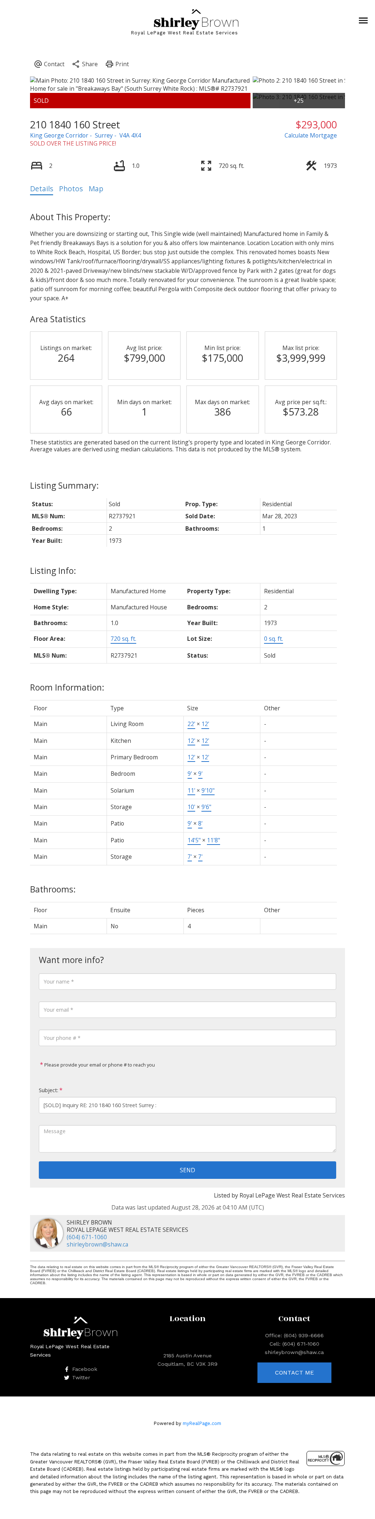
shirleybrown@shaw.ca (97, 1244)
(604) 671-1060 (87, 1237)
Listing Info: (53, 570)
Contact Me (294, 1372)
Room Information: (67, 687)
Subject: (48, 1090)
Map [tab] (96, 188)
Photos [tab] (71, 188)
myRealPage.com (202, 1423)
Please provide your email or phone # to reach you (99, 1064)
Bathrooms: (53, 889)
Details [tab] (41, 188)
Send (187, 1170)
